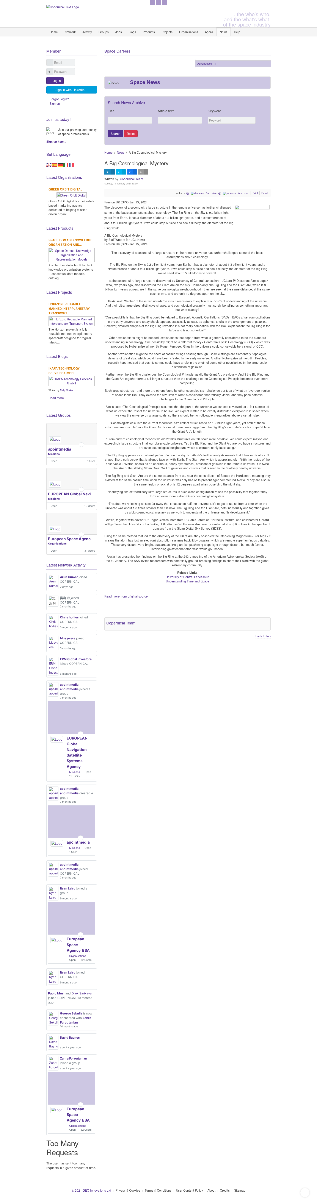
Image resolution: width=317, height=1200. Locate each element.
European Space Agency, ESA (75, 539)
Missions (54, 454)
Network (70, 32)
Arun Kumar (69, 577)
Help (237, 32)
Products (149, 32)
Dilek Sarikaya (82, 993)
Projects (167, 32)
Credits (225, 1190)
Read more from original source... (127, 596)
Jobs (118, 32)
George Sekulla (71, 1013)
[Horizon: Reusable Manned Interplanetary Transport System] (71, 320)
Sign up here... (56, 141)
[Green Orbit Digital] (71, 194)
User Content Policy (189, 1190)
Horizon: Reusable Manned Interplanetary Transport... (69, 308)
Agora (209, 32)
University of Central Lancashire (187, 577)
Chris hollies (69, 617)
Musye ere (67, 638)
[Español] (55, 164)
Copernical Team (131, 179)
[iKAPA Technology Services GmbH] (71, 380)
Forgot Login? (59, 99)
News (223, 32)
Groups (104, 32)
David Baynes (70, 1037)
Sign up (55, 103)
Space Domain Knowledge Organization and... (70, 242)
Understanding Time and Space (187, 581)
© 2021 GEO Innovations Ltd (91, 1190)
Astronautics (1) (200, 63)
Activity (87, 32)
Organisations (188, 32)
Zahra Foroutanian (73, 1058)
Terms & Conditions (158, 1190)
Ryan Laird (67, 888)
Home (54, 32)
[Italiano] (66, 164)
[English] (49, 164)
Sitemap (239, 1190)
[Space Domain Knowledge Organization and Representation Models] (71, 254)
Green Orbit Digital (65, 189)
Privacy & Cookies (128, 1190)
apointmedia (59, 449)
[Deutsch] (60, 164)
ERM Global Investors (76, 659)
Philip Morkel (66, 390)
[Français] (71, 164)
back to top (263, 636)
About (211, 1190)
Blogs (132, 32)
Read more (56, 398)
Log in (56, 80)
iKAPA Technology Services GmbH (64, 370)
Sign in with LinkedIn (70, 90)
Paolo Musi (56, 993)
